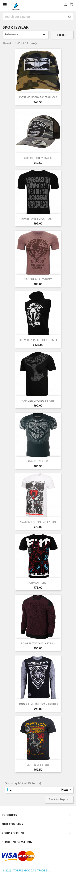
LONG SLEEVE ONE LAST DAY (38, 643)
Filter (62, 35)
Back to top (59, 800)
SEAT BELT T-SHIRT (38, 764)
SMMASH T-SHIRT (38, 461)
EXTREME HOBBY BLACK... (38, 158)
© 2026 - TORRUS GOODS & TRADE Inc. (26, 870)
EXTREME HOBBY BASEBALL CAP (38, 97)
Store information (17, 842)
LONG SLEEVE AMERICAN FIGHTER (38, 704)
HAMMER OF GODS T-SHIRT (38, 400)
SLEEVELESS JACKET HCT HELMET (38, 340)
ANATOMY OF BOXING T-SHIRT (38, 522)
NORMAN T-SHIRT (38, 582)
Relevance (25, 34)
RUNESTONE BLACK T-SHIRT (38, 218)
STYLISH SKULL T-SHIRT (38, 279)
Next (66, 790)
